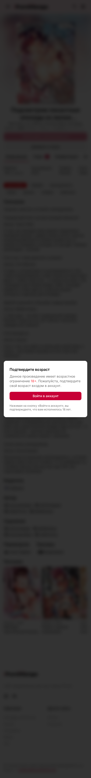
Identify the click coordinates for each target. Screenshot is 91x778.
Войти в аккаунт (46, 396)
